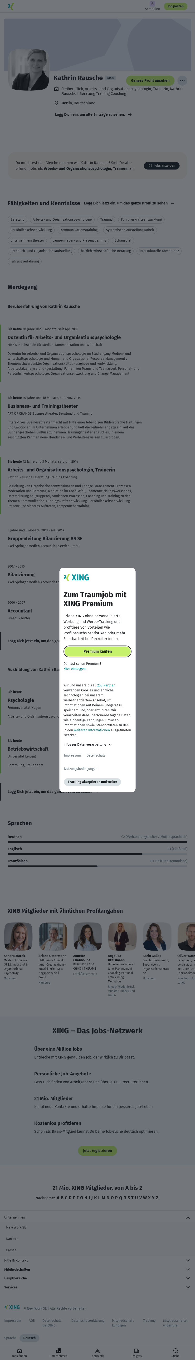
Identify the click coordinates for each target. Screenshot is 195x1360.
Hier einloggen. (74, 669)
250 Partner (106, 685)
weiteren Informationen (92, 730)
